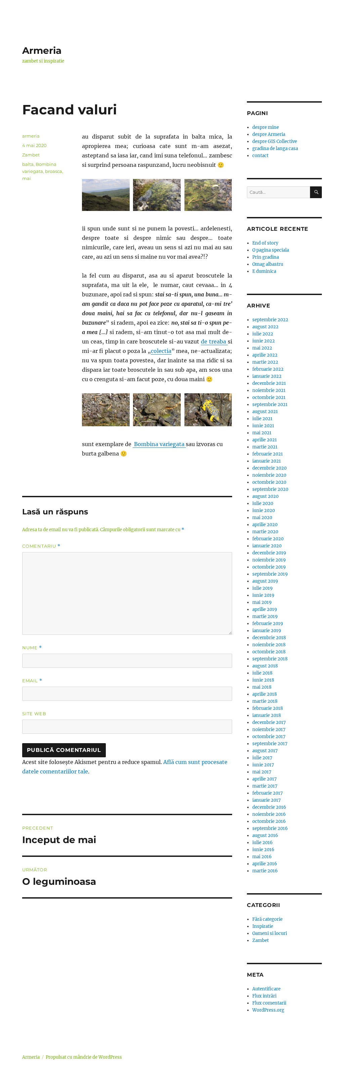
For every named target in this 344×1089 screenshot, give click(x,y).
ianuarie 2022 (267, 376)
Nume (32, 648)
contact (260, 155)
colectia (161, 351)
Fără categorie (267, 919)
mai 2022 (262, 348)
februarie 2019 (267, 623)
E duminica (264, 271)
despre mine (265, 127)
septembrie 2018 (270, 659)
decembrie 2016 (269, 807)
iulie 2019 (262, 588)
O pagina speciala (270, 250)
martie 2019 (265, 616)
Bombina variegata (159, 444)
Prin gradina (265, 257)
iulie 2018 (262, 673)
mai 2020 (262, 517)
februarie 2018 (267, 708)
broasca (53, 171)
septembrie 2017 (270, 744)
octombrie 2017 (269, 736)
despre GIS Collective (274, 141)
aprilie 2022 (264, 355)
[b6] (208, 409)
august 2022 (265, 327)
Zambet (31, 154)
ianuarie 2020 (267, 546)
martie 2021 (264, 447)
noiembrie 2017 (269, 729)
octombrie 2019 (269, 567)
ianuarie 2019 (266, 630)
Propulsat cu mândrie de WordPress (84, 1057)
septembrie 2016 (270, 828)
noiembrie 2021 (269, 390)
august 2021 (265, 411)
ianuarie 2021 (266, 461)
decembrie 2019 (269, 553)
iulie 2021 (262, 419)
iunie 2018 (263, 680)
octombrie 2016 (269, 821)
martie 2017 (264, 786)
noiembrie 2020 (269, 475)
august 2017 (265, 751)
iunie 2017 (263, 765)
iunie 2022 (263, 341)
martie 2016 (265, 871)
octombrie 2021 (269, 397)
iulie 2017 (262, 758)
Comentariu (41, 546)
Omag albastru (267, 264)
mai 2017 (261, 772)
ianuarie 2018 (266, 715)
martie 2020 (265, 532)
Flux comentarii (269, 1003)
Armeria (41, 50)
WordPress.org (268, 1010)
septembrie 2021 (270, 404)
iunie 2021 (263, 426)
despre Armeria (268, 134)
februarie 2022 (268, 369)
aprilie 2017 (264, 779)
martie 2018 (264, 701)
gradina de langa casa (275, 148)
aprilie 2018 (264, 694)
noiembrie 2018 (269, 645)
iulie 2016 (262, 842)
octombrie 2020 (269, 482)
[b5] (157, 409)
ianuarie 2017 (266, 800)
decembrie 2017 (269, 722)
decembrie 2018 (269, 638)
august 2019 (265, 581)
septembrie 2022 (270, 320)
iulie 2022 (262, 334)
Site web (34, 713)
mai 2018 (261, 687)
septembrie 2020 (270, 489)
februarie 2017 (267, 793)
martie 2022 (265, 362)
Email (32, 681)
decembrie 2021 (269, 383)
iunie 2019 (263, 595)
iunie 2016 (263, 849)
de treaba (214, 341)
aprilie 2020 (264, 525)
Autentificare (266, 989)
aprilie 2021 (264, 440)
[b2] (106, 195)
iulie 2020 (262, 503)
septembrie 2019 (270, 574)
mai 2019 (262, 602)
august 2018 (265, 666)
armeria (31, 136)
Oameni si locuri (269, 933)
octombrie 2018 (269, 652)
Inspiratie (262, 926)
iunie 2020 (263, 510)
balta (28, 164)
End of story (265, 243)
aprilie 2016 (264, 864)
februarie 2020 (268, 539)
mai (26, 178)
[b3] (208, 195)
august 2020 (265, 496)
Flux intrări (264, 996)
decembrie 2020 (269, 468)
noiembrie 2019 (269, 560)
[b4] (106, 409)
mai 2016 (262, 857)
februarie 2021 (267, 454)
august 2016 (265, 835)
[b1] (157, 195)
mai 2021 (261, 433)
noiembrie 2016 (269, 814)
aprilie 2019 (264, 609)
